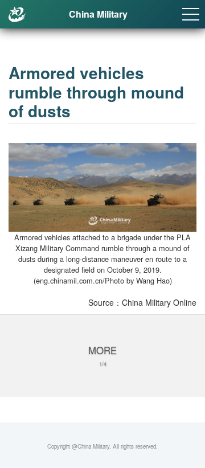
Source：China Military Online (142, 302)
